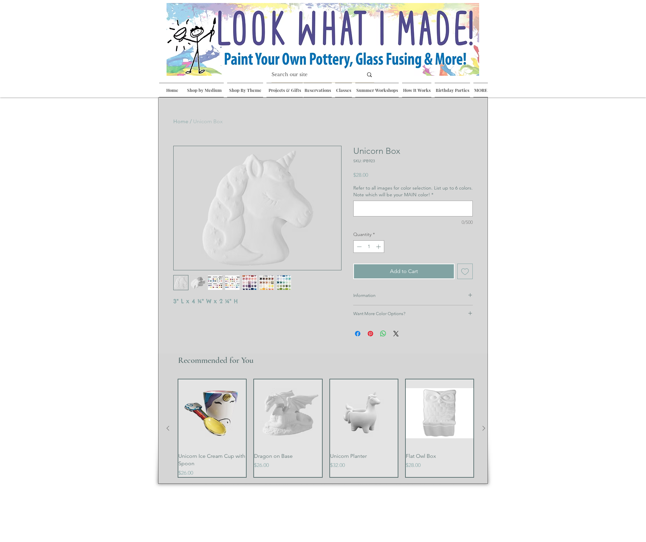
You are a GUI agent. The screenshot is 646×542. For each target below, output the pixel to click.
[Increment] (379, 246)
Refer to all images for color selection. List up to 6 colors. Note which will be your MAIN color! (413, 191)
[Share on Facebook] (358, 334)
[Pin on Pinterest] (370, 334)
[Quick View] (212, 413)
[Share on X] (396, 334)
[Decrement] (358, 246)
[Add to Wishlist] (465, 271)
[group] (326, 428)
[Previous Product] (168, 428)
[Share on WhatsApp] (383, 334)
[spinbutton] (369, 246)
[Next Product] (484, 428)
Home (180, 121)
